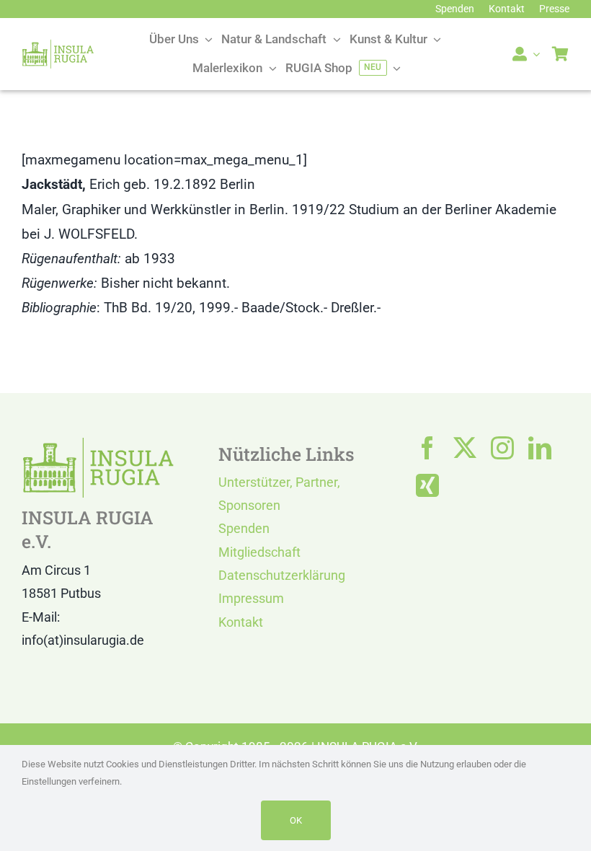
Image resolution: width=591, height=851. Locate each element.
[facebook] (427, 447)
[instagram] (502, 447)
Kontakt (240, 622)
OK (296, 820)
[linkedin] (539, 447)
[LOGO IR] (58, 46)
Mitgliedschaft (259, 552)
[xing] (427, 485)
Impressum (251, 598)
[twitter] (464, 447)
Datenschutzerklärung (281, 575)
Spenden (244, 528)
